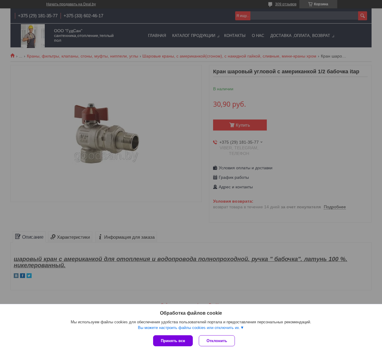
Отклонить (217, 341)
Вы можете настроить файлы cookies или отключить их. (189, 327)
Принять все (173, 341)
